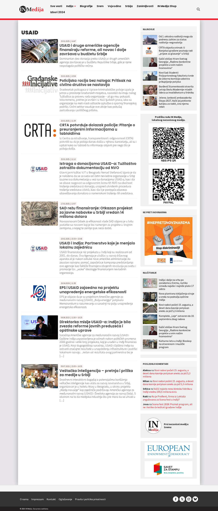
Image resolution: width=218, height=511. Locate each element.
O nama (24, 499)
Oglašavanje (65, 499)
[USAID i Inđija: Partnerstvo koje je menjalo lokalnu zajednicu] (39, 248)
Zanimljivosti (145, 6)
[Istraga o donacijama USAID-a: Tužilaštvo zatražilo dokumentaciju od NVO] (39, 168)
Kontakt (51, 499)
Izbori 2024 (57, 12)
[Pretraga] (198, 9)
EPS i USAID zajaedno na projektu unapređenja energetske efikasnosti (93, 289)
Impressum (37, 499)
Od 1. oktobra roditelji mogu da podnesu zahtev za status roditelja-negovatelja (176, 39)
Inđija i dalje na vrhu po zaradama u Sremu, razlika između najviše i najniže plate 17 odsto (176, 284)
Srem (100, 6)
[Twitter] (182, 498)
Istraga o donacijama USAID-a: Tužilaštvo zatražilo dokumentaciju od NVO (98, 165)
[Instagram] (188, 498)
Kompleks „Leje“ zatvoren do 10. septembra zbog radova (176, 317)
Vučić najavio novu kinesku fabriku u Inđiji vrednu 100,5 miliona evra (167, 390)
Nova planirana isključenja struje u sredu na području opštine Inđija (176, 296)
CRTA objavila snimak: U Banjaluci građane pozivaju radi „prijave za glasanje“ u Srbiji (176, 50)
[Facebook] (175, 498)
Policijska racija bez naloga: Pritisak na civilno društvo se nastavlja (95, 82)
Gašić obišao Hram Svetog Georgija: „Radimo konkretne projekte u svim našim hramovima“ (175, 63)
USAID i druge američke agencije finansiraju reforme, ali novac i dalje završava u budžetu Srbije (93, 49)
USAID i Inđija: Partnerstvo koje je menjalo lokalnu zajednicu (97, 245)
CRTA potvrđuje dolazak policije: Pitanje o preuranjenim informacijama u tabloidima (97, 129)
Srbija (129, 6)
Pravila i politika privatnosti (90, 499)
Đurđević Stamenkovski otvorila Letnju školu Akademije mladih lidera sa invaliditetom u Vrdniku (176, 89)
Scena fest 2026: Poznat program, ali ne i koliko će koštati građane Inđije (167, 406)
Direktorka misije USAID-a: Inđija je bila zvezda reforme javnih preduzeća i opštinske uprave (95, 326)
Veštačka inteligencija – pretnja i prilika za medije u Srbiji (96, 372)
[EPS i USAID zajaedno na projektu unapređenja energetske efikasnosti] (39, 292)
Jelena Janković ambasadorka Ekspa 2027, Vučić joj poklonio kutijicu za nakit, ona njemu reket (175, 102)
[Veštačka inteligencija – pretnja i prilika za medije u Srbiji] (39, 375)
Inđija (69, 6)
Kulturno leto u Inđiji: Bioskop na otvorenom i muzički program (175, 344)
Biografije (86, 6)
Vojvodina (114, 6)
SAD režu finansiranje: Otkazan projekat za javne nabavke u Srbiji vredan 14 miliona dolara (96, 212)
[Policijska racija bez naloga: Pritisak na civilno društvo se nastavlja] (39, 85)
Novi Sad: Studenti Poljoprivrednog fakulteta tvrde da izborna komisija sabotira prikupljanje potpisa (176, 77)
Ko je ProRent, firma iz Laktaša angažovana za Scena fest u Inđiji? (164, 398)
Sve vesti (56, 6)
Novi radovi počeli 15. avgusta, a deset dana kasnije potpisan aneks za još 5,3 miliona (176, 307)
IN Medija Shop (167, 6)
